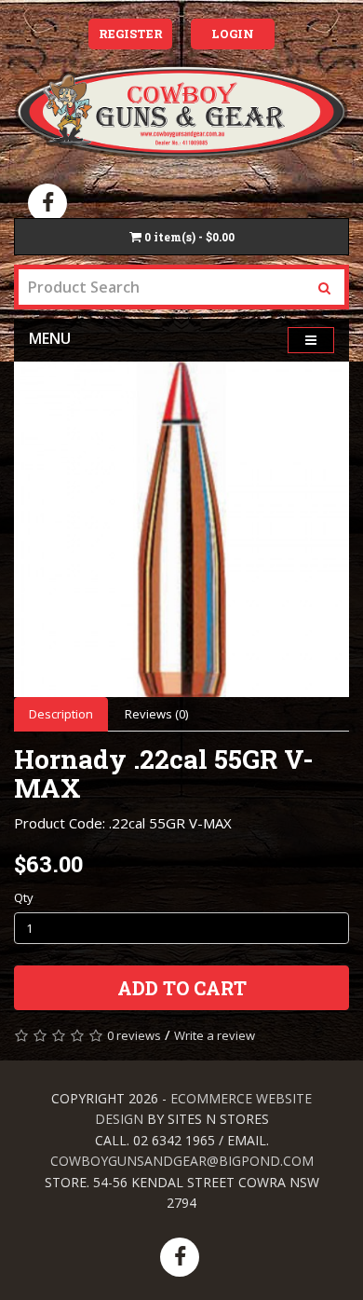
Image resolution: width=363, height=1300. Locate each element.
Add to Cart (182, 988)
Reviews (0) (156, 713)
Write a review (214, 1035)
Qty (24, 897)
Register (131, 33)
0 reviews (134, 1035)
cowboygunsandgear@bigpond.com (182, 1161)
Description (61, 713)
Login (232, 33)
